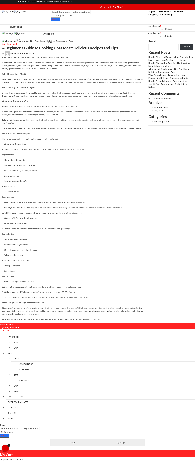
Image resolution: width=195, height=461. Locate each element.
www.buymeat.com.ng (98, 311)
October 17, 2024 (25, 53)
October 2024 (161, 107)
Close (16, 327)
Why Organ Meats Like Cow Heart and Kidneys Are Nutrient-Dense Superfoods (168, 77)
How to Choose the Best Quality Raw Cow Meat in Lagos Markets (169, 65)
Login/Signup (6, 327)
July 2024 (159, 110)
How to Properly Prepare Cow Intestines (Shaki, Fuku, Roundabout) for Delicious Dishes (167, 84)
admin (13, 53)
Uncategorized (9, 44)
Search (55, 19)
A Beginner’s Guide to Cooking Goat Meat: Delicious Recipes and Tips (60, 48)
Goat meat (7, 62)
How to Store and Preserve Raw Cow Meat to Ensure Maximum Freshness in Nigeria (170, 59)
